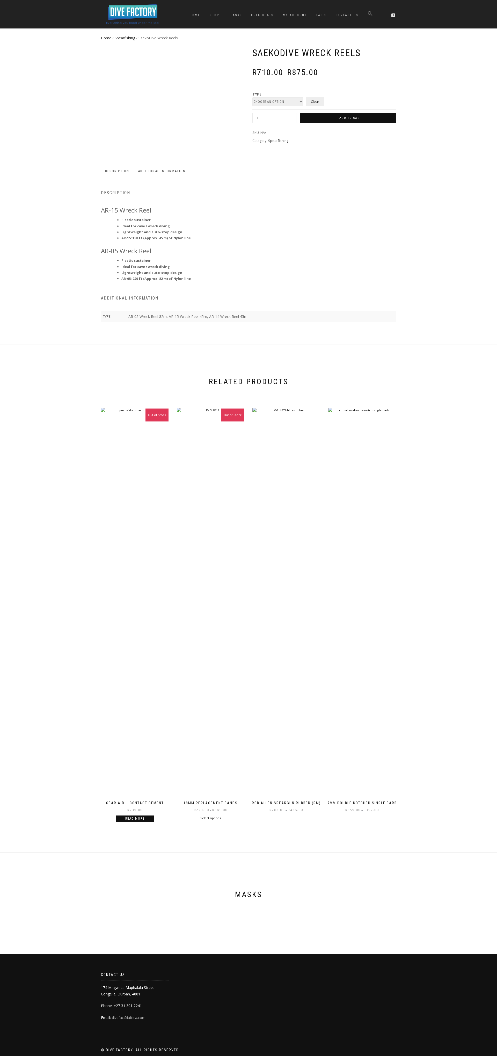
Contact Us (346, 15)
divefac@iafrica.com (128, 1017)
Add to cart (350, 118)
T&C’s (321, 15)
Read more (135, 818)
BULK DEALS (262, 15)
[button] (370, 14)
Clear (315, 101)
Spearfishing (125, 37)
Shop (214, 15)
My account (295, 15)
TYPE (256, 94)
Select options (210, 818)
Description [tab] (117, 171)
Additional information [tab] (162, 171)
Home (195, 15)
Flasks (235, 15)
